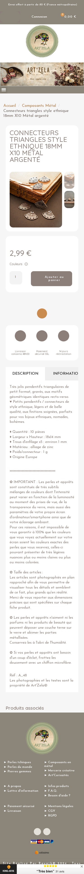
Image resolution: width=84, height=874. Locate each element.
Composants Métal (39, 106)
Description (25, 374)
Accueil (9, 106)
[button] (14, 199)
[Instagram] (46, 831)
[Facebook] (37, 831)
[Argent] (26, 264)
